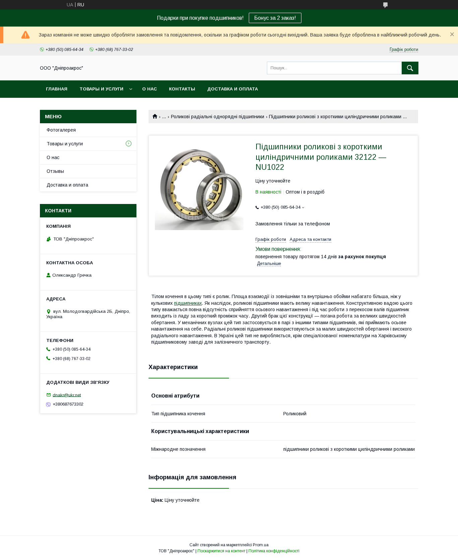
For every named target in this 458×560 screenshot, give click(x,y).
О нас (149, 88)
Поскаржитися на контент (221, 551)
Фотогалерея (61, 130)
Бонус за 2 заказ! (275, 18)
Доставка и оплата (232, 88)
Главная (56, 88)
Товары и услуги (101, 88)
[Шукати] (410, 68)
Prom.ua (261, 545)
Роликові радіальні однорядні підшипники (217, 116)
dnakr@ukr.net (67, 394)
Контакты (182, 88)
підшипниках (188, 303)
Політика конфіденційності (273, 551)
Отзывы (55, 171)
